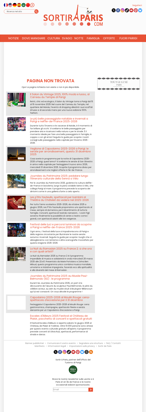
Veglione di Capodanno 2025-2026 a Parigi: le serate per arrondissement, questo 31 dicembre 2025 (60, 151)
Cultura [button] (53, 38)
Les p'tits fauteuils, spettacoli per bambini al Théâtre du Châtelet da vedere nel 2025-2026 (59, 198)
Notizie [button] (13, 38)
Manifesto (40, 346)
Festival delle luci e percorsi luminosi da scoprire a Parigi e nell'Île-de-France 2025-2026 (61, 226)
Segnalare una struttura (91, 343)
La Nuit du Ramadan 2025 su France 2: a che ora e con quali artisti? (61, 250)
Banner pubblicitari (34, 343)
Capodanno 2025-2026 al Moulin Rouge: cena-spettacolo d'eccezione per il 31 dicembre (60, 298)
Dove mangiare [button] (33, 38)
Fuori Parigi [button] (128, 38)
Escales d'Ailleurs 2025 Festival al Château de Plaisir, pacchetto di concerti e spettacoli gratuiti (61, 317)
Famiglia (93, 38)
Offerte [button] (109, 38)
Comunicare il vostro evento (61, 343)
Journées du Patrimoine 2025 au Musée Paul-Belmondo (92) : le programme (59, 277)
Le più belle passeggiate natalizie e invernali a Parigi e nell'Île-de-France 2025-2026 (59, 120)
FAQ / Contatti (113, 343)
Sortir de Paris (104, 346)
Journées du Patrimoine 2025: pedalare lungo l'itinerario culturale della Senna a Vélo (59, 177)
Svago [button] (67, 38)
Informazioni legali (57, 346)
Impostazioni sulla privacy (82, 346)
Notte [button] (78, 38)
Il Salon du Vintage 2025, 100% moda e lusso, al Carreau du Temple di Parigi (60, 95)
